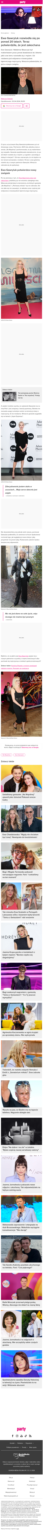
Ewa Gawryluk (23, 656)
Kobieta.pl (32, 1481)
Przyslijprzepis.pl (32, 1485)
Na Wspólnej (6, 755)
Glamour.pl (11, 1481)
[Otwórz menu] (2, 2)
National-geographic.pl (11, 1496)
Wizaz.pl (32, 1492)
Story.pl (32, 1496)
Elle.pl (11, 1478)
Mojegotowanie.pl (11, 1492)
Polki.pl (32, 1478)
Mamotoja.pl (11, 1489)
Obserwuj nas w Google (13, 106)
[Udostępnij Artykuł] (26, 106)
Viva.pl (32, 1489)
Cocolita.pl (11, 1485)
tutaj (17, 1528)
